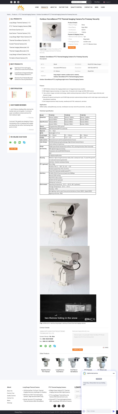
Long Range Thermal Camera (18, 23)
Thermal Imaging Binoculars (17, 51)
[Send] (113, 411)
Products (44, 7)
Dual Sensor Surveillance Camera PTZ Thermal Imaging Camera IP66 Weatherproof (74, 370)
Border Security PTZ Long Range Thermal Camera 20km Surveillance (34, 400)
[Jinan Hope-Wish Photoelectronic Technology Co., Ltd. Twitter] (14, 2)
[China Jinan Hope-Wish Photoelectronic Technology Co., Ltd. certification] (14, 94)
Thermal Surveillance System (18, 40)
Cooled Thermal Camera (16, 44)
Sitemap (9, 403)
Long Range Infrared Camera (18, 54)
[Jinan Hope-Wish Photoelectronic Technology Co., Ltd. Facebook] (11, 2)
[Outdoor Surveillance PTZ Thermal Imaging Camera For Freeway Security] (52, 32)
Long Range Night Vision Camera (19, 37)
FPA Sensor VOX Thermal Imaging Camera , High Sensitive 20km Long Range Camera (33, 396)
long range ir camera (61, 323)
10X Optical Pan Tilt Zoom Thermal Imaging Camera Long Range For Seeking (35, 391)
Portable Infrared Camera (17, 58)
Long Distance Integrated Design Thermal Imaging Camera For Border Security (24, 74)
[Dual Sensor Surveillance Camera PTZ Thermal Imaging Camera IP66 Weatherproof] (74, 362)
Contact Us (88, 7)
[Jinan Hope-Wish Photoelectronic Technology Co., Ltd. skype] (25, 142)
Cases (103, 7)
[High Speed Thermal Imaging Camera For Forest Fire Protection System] (11, 69)
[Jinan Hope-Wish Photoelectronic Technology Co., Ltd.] (20, 7)
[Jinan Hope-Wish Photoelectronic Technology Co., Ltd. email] (11, 142)
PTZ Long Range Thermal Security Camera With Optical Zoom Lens (59, 396)
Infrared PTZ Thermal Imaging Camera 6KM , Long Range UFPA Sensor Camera (60, 400)
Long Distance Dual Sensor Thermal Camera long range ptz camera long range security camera (60, 370)
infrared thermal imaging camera (76, 323)
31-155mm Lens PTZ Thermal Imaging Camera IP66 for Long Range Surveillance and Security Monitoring (102, 370)
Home (37, 7)
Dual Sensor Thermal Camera (18, 33)
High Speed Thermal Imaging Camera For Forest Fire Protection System (24, 69)
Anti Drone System (15, 30)
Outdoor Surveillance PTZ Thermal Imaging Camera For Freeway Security (51, 50)
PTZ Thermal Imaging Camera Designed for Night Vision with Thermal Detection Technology (88, 370)
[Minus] (114, 373)
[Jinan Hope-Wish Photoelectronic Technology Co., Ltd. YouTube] (18, 2)
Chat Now (97, 2)
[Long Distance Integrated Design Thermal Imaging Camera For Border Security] (11, 74)
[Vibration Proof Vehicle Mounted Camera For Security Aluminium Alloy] (11, 79)
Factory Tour (63, 7)
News (96, 7)
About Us (53, 7)
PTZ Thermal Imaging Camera (27, 14)
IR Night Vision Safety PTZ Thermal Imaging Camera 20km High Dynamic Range (59, 391)
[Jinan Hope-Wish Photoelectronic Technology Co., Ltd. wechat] (20, 142)
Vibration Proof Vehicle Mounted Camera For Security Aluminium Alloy (24, 79)
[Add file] (84, 411)
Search (89, 2)
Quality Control (76, 7)
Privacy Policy (18, 412)
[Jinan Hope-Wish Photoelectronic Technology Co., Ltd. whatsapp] (16, 142)
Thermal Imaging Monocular (17, 47)
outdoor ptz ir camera (49, 323)
